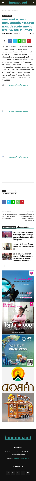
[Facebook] (10, 41)
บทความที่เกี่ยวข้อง (9, 227)
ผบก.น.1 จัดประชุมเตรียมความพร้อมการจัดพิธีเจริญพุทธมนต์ (9, 216)
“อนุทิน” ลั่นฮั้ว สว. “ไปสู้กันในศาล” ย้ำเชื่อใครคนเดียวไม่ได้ (23, 246)
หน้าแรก (4, 10)
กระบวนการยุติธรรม (13, 10)
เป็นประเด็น (13, 193)
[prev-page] (3, 266)
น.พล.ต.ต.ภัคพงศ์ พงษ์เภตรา (23, 191)
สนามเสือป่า (6, 193)
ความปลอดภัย (10, 191)
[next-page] (6, 266)
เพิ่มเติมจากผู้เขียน (22, 227)
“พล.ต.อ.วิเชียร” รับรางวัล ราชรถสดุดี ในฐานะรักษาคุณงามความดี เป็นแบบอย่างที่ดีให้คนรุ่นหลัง (23, 236)
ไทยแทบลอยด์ (8, 33)
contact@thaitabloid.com (21, 458)
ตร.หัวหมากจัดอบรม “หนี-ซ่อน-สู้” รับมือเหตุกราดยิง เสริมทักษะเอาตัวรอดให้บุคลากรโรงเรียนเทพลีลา (22, 257)
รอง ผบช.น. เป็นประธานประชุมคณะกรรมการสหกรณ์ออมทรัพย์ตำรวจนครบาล (26, 217)
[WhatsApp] (24, 41)
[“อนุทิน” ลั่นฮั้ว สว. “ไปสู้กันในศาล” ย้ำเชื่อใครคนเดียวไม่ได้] (7, 246)
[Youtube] (28, 473)
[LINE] (20, 41)
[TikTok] (18, 473)
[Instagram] (13, 473)
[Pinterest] (29, 41)
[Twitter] (15, 41)
